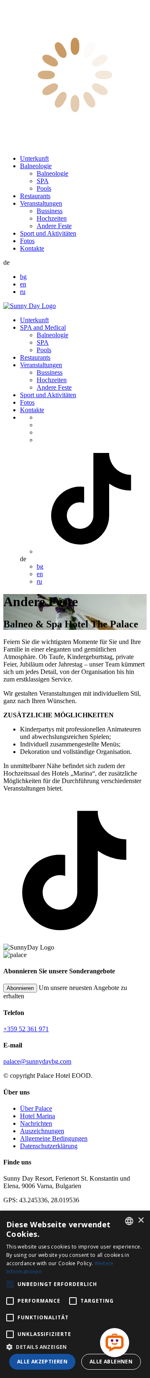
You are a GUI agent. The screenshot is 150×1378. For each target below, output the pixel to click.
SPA (43, 180)
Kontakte (32, 248)
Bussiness (49, 210)
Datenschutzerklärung (49, 1145)
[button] (75, 1347)
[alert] (75, 1294)
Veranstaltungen (41, 203)
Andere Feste (54, 225)
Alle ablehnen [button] (111, 1361)
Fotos (27, 240)
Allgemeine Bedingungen (54, 1138)
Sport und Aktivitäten (48, 233)
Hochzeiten (52, 218)
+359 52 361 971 (26, 1028)
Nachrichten (36, 1123)
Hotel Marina (37, 1115)
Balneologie (36, 165)
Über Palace (36, 1108)
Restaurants (35, 195)
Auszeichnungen (42, 1130)
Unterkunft (34, 158)
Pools (44, 188)
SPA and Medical (43, 327)
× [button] (141, 1220)
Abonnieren (20, 988)
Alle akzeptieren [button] (42, 1361)
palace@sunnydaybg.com (37, 1061)
